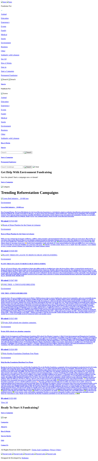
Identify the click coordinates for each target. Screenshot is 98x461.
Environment (6, 43)
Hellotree (25, 458)
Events (3, 26)
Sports (3, 39)
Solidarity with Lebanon (10, 55)
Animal (4, 14)
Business (4, 47)
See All (3, 59)
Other (3, 51)
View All (4, 402)
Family (3, 30)
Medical (4, 35)
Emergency (5, 22)
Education (5, 18)
